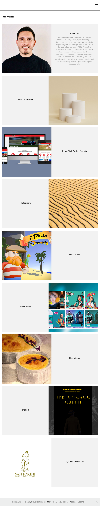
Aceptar (73, 502)
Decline (81, 502)
